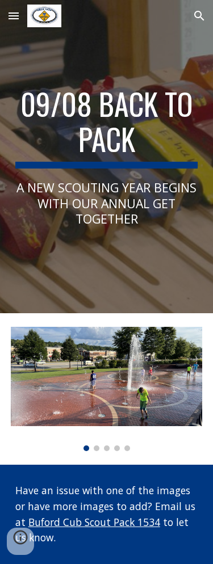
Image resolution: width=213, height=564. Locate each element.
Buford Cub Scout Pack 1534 (94, 522)
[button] (13, 15)
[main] (107, 157)
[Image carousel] (107, 389)
